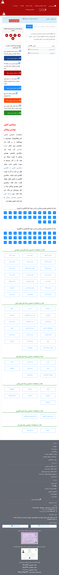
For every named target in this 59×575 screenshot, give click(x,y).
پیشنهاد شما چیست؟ (14, 21)
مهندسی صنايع (30, 262)
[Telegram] (19, 35)
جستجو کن (29, 26)
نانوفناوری (12, 368)
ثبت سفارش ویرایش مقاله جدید (14, 73)
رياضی (48, 368)
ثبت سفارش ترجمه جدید (13, 58)
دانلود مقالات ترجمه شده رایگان (49, 472)
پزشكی (47, 389)
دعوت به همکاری (53, 460)
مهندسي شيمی (12, 262)
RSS (53, 486)
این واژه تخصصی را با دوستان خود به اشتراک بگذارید (13, 30)
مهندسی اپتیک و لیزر (30, 288)
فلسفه (12, 328)
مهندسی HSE (48, 288)
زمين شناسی (30, 368)
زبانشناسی (12, 341)
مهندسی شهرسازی (30, 281)
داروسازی (48, 396)
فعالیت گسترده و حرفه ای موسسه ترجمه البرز (29, 562)
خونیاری (52, 53)
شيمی (48, 362)
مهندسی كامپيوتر (47, 255)
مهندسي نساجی (30, 275)
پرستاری (30, 389)
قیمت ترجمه (29, 6)
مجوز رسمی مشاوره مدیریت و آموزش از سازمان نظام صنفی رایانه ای (29, 547)
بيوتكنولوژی (12, 389)
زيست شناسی (30, 362)
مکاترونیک (12, 288)
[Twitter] (10, 35)
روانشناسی (48, 315)
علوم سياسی (12, 335)
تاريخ (48, 341)
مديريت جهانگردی (30, 322)
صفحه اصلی (51, 6)
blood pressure (34, 50)
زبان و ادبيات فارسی (30, 328)
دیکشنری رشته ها (30, 9)
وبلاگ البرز (54, 452)
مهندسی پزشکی (48, 268)
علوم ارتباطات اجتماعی (48, 328)
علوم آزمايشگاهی (12, 396)
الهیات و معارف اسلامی (48, 348)
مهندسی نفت (12, 275)
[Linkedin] (12, 38)
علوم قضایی (30, 348)
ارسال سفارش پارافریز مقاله (12, 101)
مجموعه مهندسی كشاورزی (47, 416)
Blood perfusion (34, 53)
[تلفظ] (23, 19)
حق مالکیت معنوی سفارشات (49, 457)
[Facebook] (15, 35)
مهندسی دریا (12, 294)
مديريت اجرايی (30, 335)
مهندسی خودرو (48, 294)
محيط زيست (48, 281)
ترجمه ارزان (54, 477)
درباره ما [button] (15, 6)
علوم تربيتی (12, 315)
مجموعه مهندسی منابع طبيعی (30, 416)
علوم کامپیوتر (30, 375)
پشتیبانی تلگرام (16, 526)
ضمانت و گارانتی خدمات (51, 454)
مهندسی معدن (48, 275)
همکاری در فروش (52, 492)
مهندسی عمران (12, 255)
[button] (40, 6)
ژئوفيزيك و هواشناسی (48, 375)
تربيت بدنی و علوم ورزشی (30, 315)
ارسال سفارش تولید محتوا (13, 88)
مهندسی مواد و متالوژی (30, 268)
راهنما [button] (22, 6)
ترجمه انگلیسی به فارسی (51, 466)
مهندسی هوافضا (12, 281)
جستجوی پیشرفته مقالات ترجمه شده (48, 474)
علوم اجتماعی (12, 322)
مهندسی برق (30, 255)
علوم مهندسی (30, 294)
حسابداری (48, 309)
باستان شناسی (30, 341)
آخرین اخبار (54, 483)
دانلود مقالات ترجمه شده (51, 469)
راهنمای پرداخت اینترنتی (50, 489)
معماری (48, 430)
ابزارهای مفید (54, 494)
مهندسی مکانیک (48, 262)
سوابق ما (55, 446)
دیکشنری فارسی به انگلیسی (13, 168)
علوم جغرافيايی (48, 335)
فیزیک (12, 362)
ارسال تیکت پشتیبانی (44, 526)
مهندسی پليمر (12, 268)
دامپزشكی (30, 396)
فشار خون (51, 50)
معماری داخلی (30, 430)
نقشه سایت (54, 497)
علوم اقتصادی (48, 322)
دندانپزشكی (48, 402)
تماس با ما (54, 449)
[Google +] (6, 35)
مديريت (30, 309)
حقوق (12, 309)
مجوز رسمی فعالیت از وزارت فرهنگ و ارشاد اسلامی (29, 531)
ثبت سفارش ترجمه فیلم (13, 113)
